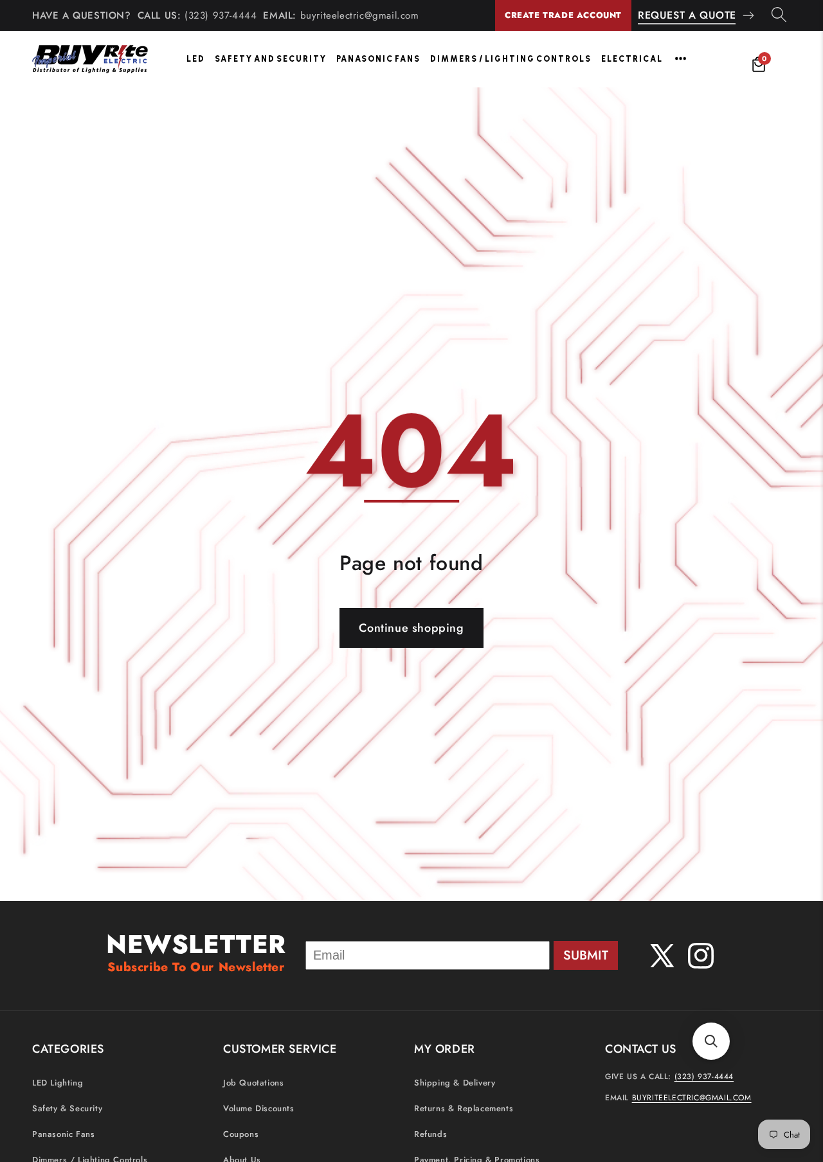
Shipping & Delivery (454, 1082)
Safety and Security (271, 59)
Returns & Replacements (463, 1108)
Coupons (240, 1133)
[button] (711, 1041)
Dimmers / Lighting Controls (511, 59)
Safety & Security (67, 1108)
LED (195, 59)
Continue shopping (411, 628)
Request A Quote (687, 15)
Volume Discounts (258, 1108)
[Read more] (681, 58)
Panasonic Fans (378, 59)
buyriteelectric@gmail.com (359, 15)
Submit (585, 955)
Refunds (430, 1133)
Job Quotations (253, 1082)
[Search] (779, 15)
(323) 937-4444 (221, 15)
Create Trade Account (563, 15)
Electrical (632, 59)
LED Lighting (57, 1082)
